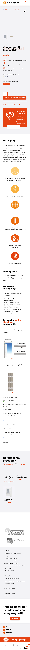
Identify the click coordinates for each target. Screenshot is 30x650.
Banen (6, 104)
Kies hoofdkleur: (7, 74)
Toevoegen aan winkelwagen (15, 98)
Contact (8, 630)
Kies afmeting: (7, 81)
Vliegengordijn (17, 104)
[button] (24, 11)
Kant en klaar (11, 104)
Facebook (9, 632)
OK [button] (25, 648)
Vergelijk (15, 618)
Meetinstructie (14, 127)
